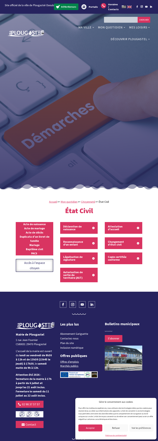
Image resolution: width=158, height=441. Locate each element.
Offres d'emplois (69, 361)
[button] (151, 401)
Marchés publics (69, 366)
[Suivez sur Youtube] (146, 6)
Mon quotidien (110, 27)
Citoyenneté (88, 202)
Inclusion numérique (71, 348)
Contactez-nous (69, 338)
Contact (31, 424)
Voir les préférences (141, 427)
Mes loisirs (138, 27)
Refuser (116, 427)
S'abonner (113, 338)
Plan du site (67, 343)
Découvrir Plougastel (129, 39)
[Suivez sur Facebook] (137, 6)
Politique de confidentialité (116, 435)
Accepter (90, 427)
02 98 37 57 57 (31, 404)
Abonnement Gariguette (74, 334)
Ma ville (84, 27)
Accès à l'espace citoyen (34, 265)
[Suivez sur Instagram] (141, 6)
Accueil (53, 202)
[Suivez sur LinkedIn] (151, 6)
